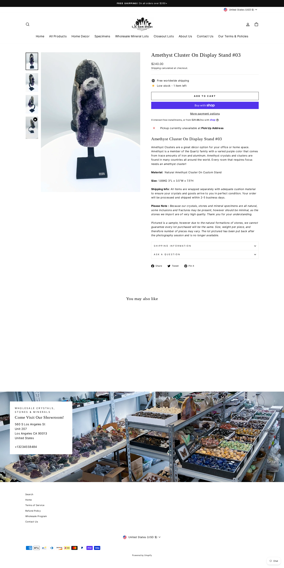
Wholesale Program (36, 516)
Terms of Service (34, 505)
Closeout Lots (164, 36)
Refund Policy (33, 510)
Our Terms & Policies (233, 36)
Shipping (156, 68)
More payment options (205, 113)
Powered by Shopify (142, 555)
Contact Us (205, 36)
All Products (58, 36)
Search (29, 494)
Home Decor (80, 36)
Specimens (102, 36)
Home (40, 36)
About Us (185, 36)
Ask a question (167, 254)
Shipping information (172, 246)
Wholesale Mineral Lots (132, 36)
